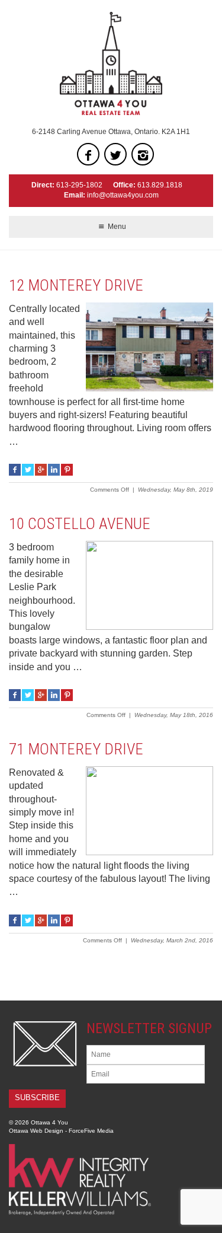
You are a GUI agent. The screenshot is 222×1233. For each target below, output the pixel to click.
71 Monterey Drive (76, 749)
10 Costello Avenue (79, 523)
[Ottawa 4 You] (111, 63)
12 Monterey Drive (76, 285)
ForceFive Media (91, 1130)
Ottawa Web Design (36, 1130)
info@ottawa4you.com (123, 195)
